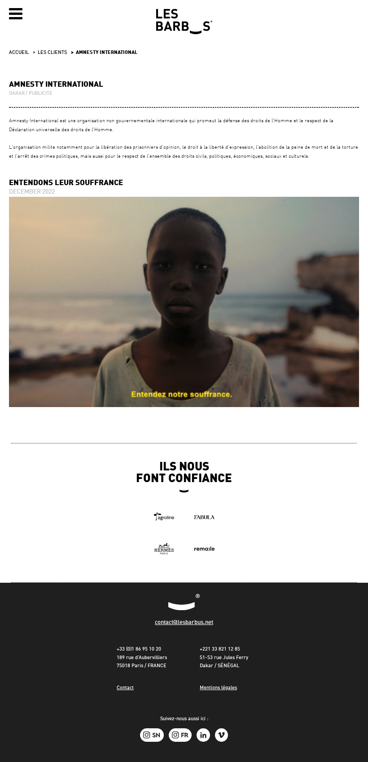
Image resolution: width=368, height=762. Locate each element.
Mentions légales (218, 688)
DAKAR (17, 93)
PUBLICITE (41, 93)
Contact (125, 688)
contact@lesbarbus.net (184, 622)
